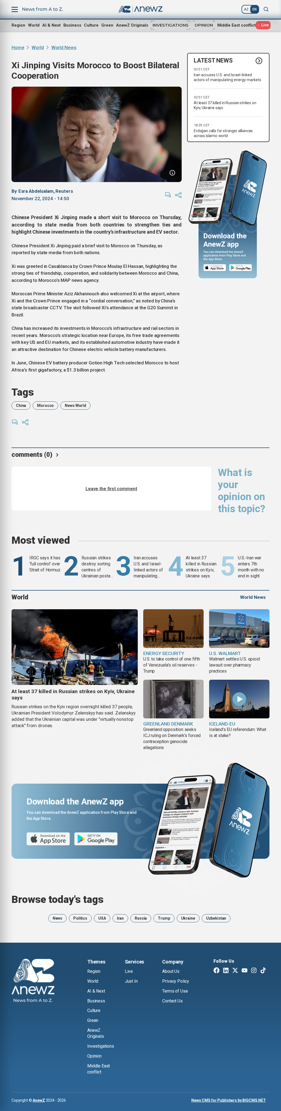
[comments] (168, 195)
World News (64, 47)
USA (102, 918)
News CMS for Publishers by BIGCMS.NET (228, 1100)
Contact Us (172, 1001)
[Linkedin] (226, 970)
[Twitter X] (235, 970)
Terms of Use (175, 991)
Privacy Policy (175, 981)
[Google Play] (242, 267)
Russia (141, 918)
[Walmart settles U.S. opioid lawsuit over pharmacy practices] (239, 628)
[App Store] (214, 267)
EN (254, 9)
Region (18, 25)
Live (129, 971)
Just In (131, 981)
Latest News (213, 60)
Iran (120, 918)
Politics (80, 918)
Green (107, 25)
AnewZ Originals (132, 25)
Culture (91, 25)
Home (18, 47)
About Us (170, 971)
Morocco (45, 405)
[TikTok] (263, 970)
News (57, 918)
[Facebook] (216, 970)
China (21, 405)
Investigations (171, 25)
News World (75, 405)
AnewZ (39, 1100)
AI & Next (51, 25)
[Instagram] (254, 970)
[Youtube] (244, 970)
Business (72, 25)
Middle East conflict (236, 25)
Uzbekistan (216, 918)
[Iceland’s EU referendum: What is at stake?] (239, 699)
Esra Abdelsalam (36, 191)
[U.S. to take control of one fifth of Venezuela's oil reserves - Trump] (173, 628)
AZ (246, 9)
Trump (164, 918)
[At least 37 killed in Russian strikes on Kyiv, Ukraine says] (75, 647)
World (34, 25)
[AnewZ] (33, 981)
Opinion (204, 25)
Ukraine (188, 918)
